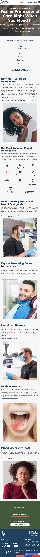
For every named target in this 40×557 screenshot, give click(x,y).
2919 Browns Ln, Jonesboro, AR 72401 (23, 2)
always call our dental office (28, 155)
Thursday (27, 545)
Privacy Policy (30, 550)
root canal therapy (11, 332)
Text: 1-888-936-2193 (9, 546)
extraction (27, 393)
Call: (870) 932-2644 (8, 543)
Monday (27, 541)
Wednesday (27, 544)
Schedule (8, 555)
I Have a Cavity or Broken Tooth (20, 511)
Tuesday (27, 542)
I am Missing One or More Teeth (20, 514)
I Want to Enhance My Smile (20, 521)
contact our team (18, 86)
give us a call (18, 30)
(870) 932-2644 (32, 2)
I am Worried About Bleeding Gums (20, 517)
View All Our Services (20, 524)
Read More (10, 216)
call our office (24, 274)
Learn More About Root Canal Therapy (11, 338)
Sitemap (26, 550)
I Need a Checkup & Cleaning (20, 507)
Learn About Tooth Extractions (10, 399)
